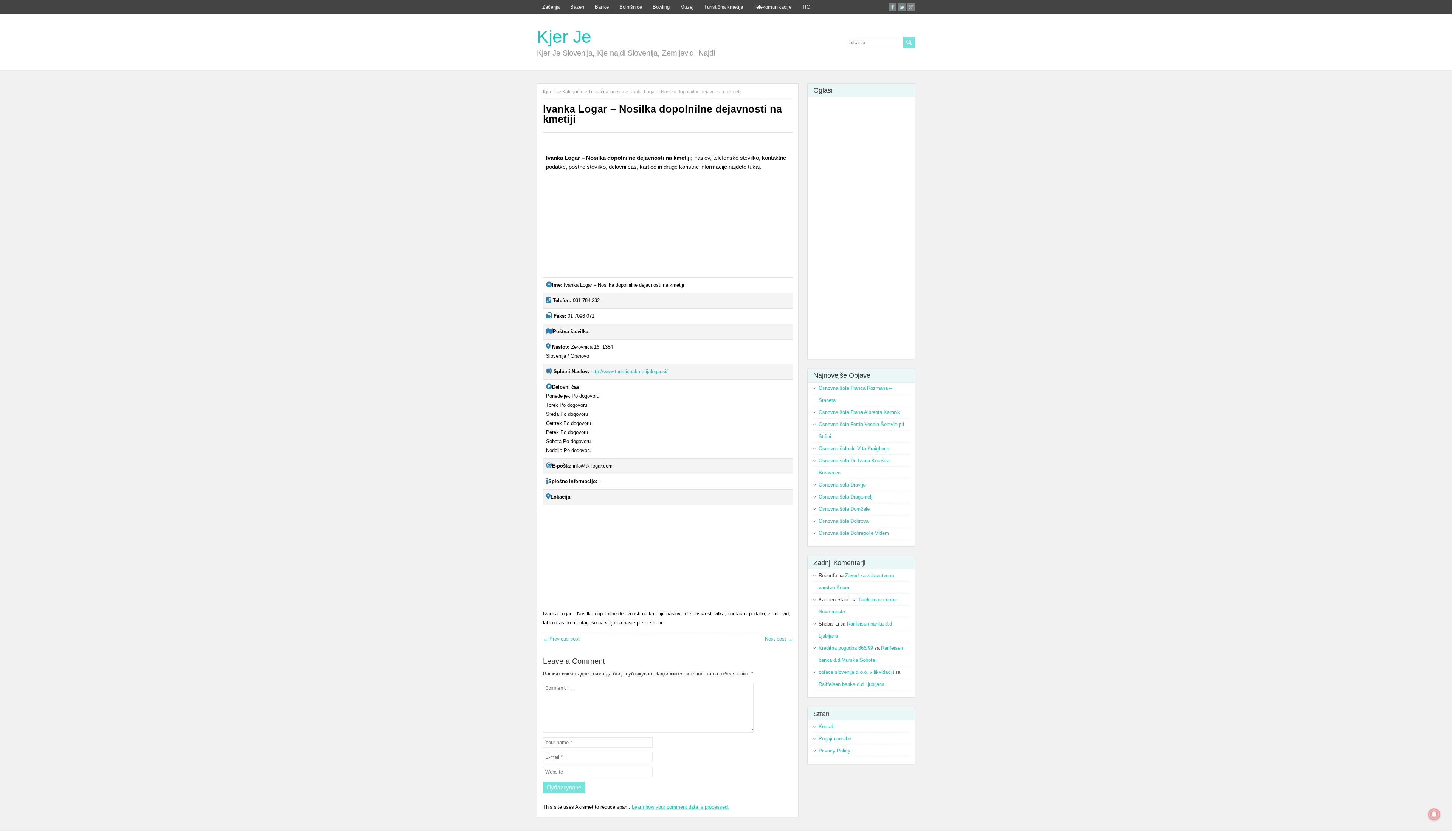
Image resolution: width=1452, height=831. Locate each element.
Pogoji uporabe (835, 738)
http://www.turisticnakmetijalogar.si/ (629, 371)
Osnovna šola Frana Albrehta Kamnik (859, 412)
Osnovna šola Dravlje (842, 485)
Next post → (779, 639)
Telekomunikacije (772, 7)
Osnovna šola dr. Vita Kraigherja (854, 448)
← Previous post (561, 639)
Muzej (686, 7)
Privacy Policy (834, 751)
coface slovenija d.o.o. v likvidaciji (856, 672)
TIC (806, 7)
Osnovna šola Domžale (844, 509)
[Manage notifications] (1434, 814)
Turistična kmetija (723, 7)
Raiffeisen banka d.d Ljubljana (851, 684)
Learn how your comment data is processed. (680, 807)
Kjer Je (564, 36)
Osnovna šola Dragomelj (845, 497)
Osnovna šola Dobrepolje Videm (854, 533)
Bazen (577, 7)
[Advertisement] (599, 227)
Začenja (551, 7)
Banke (602, 7)
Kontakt (827, 726)
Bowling (661, 7)
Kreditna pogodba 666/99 (846, 648)
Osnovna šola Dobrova (844, 521)
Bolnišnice (630, 7)
